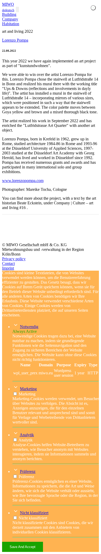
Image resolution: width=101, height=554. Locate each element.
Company (10, 19)
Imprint (8, 268)
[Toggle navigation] (17, 9)
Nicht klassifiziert (34, 513)
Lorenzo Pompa (15, 40)
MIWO (8, 4)
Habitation (10, 24)
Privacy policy (14, 259)
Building (9, 14)
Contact (8, 263)
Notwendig (29, 326)
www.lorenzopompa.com (23, 180)
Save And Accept (22, 547)
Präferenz (27, 471)
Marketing (28, 389)
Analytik (27, 435)
